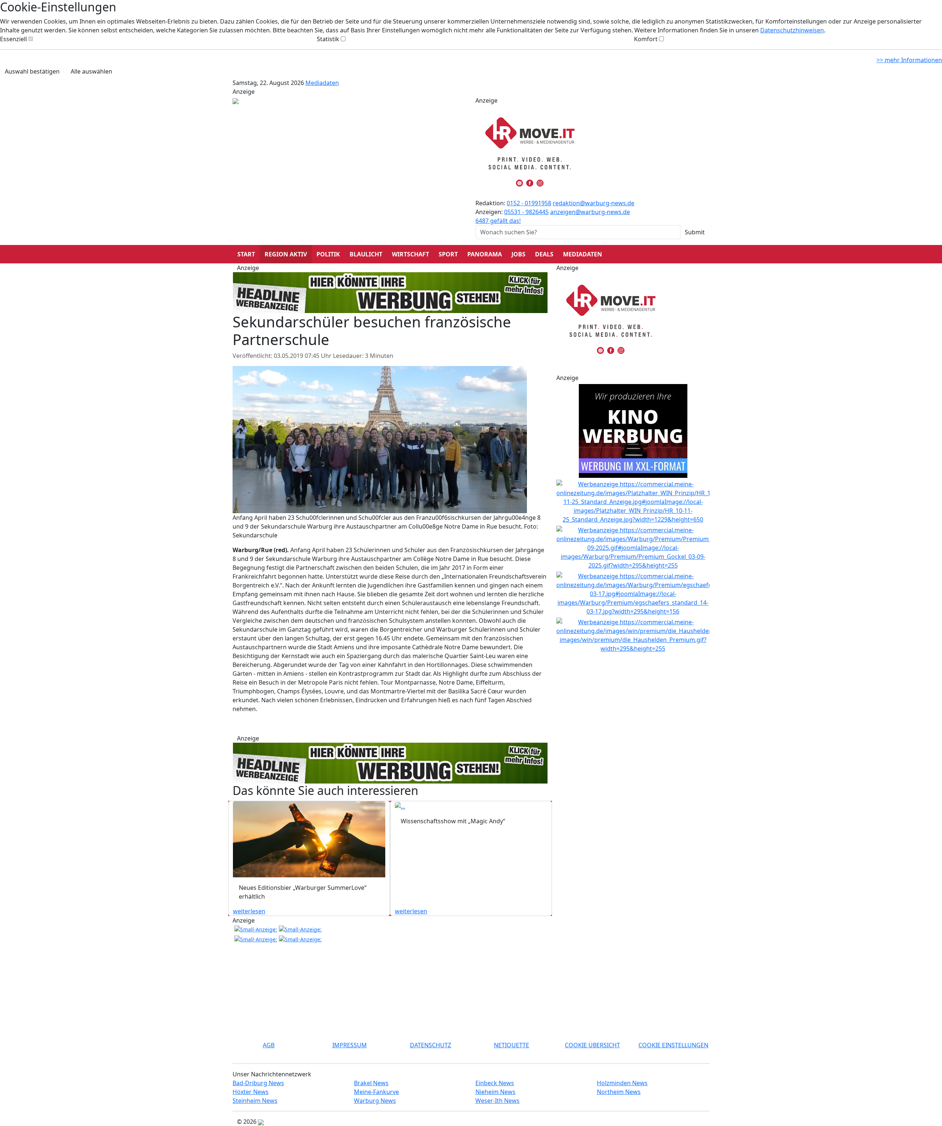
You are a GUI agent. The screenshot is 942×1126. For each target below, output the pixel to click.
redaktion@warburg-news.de (593, 203)
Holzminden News (622, 1083)
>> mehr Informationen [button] (909, 60)
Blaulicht (366, 254)
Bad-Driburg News (258, 1083)
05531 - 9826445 (526, 212)
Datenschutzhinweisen (792, 30)
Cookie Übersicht (592, 1045)
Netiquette (511, 1045)
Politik (328, 254)
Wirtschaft (410, 254)
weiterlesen (249, 911)
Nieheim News (495, 1092)
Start (246, 254)
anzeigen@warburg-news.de (590, 212)
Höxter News (251, 1092)
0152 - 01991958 (529, 203)
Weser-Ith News (497, 1101)
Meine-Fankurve (376, 1092)
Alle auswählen (91, 71)
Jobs (518, 254)
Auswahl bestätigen (32, 71)
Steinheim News (255, 1101)
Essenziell (13, 39)
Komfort (646, 39)
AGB (269, 1045)
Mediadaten (322, 83)
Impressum (349, 1045)
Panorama (484, 254)
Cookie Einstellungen (673, 1045)
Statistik (328, 39)
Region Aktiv (286, 254)
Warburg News (375, 1101)
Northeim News (619, 1092)
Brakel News (371, 1083)
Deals (544, 254)
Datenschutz (430, 1045)
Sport (448, 254)
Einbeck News (494, 1083)
